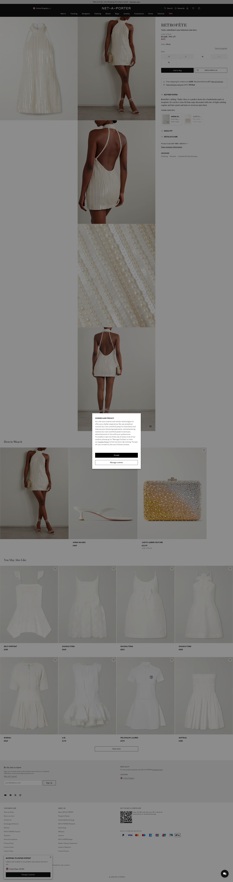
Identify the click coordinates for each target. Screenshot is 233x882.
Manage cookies (116, 462)
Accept (116, 455)
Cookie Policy (103, 442)
